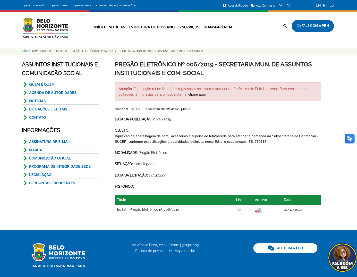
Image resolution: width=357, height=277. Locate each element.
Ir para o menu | (60, 5)
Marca (35, 150)
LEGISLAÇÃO (40, 175)
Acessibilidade (238, 5)
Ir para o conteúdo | (35, 5)
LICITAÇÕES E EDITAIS (48, 109)
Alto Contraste (265, 5)
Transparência (217, 27)
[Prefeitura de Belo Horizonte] (45, 24)
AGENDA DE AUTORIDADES (52, 93)
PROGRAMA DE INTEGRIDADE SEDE (60, 166)
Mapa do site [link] (184, 251)
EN (318, 5)
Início (99, 27)
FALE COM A (288, 248)
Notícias (117, 27)
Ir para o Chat (127, 5)
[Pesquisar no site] (285, 26)
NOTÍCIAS (37, 101)
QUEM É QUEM (42, 84)
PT (325, 5)
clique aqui (197, 94)
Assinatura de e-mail (50, 142)
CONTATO (37, 117)
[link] (285, 248)
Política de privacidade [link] (153, 251)
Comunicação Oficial (50, 158)
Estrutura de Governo (152, 27)
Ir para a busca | (83, 5)
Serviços (190, 27)
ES (332, 5)
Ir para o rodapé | (107, 5)
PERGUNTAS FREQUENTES (52, 183)
